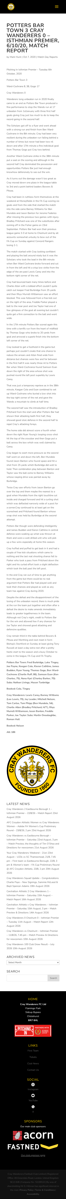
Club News (33, 1063)
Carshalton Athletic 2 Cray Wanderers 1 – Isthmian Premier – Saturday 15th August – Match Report (29, 895)
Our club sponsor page (33, 1155)
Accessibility (33, 1194)
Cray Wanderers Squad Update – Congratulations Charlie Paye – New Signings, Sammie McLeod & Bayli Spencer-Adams (33, 882)
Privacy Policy (27, 1190)
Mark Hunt (15, 57)
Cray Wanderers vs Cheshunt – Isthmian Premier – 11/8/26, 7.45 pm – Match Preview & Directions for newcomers (32, 935)
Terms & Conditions (45, 1190)
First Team (33, 1050)
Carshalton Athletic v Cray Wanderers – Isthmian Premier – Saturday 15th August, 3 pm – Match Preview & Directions (32, 908)
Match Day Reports (48, 57)
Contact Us (33, 1070)
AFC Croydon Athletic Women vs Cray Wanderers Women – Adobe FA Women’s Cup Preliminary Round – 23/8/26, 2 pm (33, 826)
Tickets (33, 1057)
